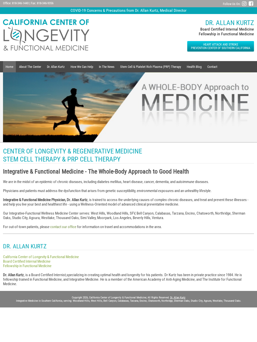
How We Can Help (82, 67)
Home (9, 67)
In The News (106, 67)
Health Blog (194, 67)
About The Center (30, 67)
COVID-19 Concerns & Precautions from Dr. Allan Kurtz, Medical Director (128, 10)
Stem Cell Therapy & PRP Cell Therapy (61, 159)
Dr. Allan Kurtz (56, 67)
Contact (212, 67)
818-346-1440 (20, 3)
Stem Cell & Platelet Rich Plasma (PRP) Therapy (150, 67)
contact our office (63, 227)
